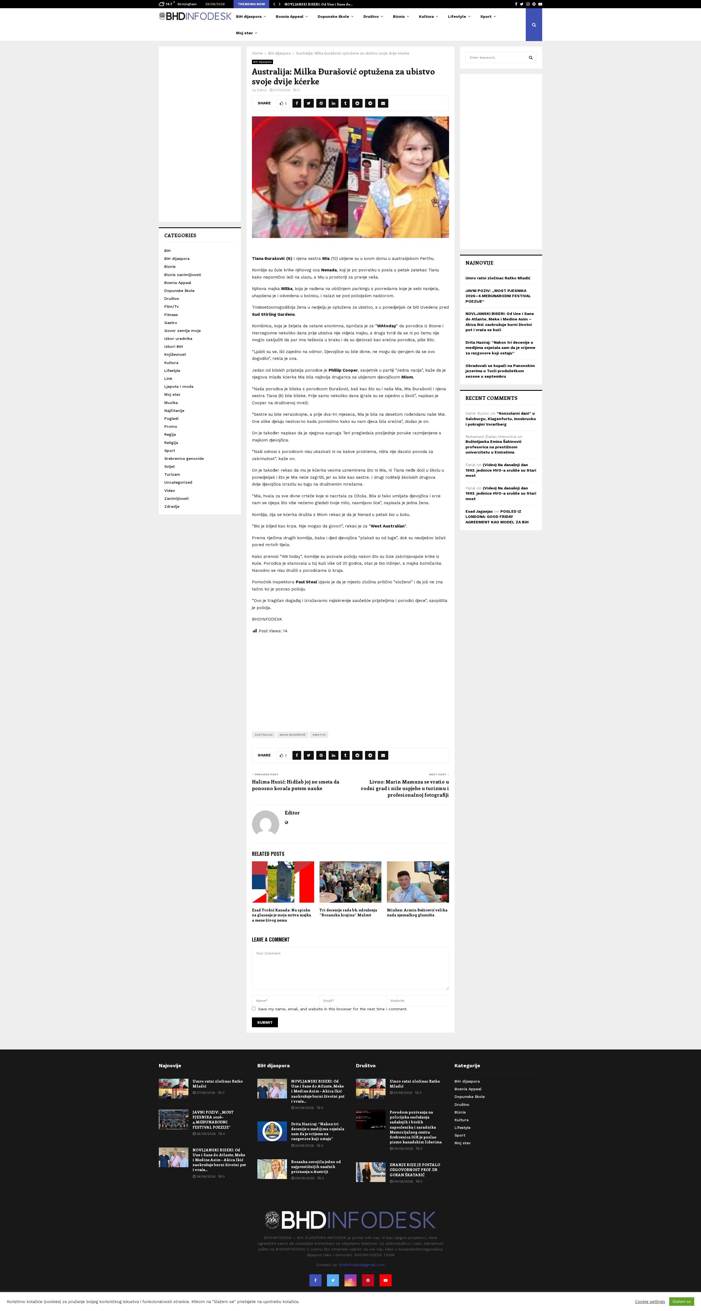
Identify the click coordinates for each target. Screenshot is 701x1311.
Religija (171, 442)
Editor (262, 90)
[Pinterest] (368, 1280)
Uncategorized (178, 482)
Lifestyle (457, 16)
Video (169, 490)
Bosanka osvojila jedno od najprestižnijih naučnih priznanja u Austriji (316, 1166)
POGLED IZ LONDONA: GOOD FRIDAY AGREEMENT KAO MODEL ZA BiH (497, 516)
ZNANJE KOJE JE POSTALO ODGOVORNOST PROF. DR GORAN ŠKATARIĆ (415, 1169)
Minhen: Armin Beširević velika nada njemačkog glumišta (417, 912)
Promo (170, 426)
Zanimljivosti (176, 498)
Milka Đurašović (293, 734)
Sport (486, 16)
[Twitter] (333, 1280)
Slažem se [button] (682, 1301)
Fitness (171, 314)
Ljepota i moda (178, 386)
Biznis (399, 16)
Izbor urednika (178, 338)
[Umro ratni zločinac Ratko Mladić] (173, 1088)
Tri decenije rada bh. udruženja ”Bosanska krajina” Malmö (348, 912)
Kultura (426, 16)
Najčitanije (174, 410)
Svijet (169, 466)
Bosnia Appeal (289, 16)
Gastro (170, 322)
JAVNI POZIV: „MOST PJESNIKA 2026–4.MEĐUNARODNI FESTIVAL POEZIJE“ (498, 295)
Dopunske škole (333, 16)
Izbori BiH (173, 346)
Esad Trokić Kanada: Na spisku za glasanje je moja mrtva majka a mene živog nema (281, 914)
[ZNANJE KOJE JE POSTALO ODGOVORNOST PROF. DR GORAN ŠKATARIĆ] (371, 1172)
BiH (167, 250)
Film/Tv (171, 306)
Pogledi (171, 418)
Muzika (171, 402)
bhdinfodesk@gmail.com (362, 1265)
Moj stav (244, 33)
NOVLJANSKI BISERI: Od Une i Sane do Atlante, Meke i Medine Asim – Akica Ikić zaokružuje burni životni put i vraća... (219, 1159)
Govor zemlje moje (182, 330)
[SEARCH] (531, 57)
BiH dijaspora (249, 16)
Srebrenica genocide (184, 458)
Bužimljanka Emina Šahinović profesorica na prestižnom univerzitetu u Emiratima (494, 446)
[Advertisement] (350, 678)
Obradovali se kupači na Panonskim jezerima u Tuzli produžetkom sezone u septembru (500, 370)
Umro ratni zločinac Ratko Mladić (498, 278)
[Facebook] (315, 1280)
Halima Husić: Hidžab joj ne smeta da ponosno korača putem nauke (295, 784)
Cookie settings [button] (650, 1301)
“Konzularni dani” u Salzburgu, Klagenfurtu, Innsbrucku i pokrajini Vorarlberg (501, 418)
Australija (264, 734)
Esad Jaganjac (479, 511)
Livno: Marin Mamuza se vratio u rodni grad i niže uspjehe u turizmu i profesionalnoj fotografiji (405, 788)
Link (168, 378)
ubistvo (319, 734)
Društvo (371, 16)
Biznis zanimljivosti (182, 274)
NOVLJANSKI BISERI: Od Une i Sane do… (319, 4)
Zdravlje (171, 506)
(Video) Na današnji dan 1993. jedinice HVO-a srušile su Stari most (501, 470)
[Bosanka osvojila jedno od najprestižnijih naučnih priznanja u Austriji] (272, 1169)
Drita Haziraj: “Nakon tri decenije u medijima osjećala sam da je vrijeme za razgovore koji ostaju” (500, 347)
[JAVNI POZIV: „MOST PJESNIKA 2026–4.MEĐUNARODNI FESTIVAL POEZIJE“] (173, 1119)
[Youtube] (386, 1280)
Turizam (172, 474)
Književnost (175, 354)
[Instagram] (350, 1280)
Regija (170, 434)
